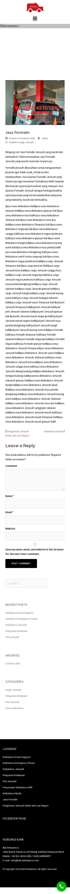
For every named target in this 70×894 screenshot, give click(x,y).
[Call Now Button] (61, 886)
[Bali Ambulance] (35, 6)
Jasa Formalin (10, 799)
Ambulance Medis (53, 431)
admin (45, 138)
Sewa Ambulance (14, 708)
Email (9, 512)
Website (10, 528)
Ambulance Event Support (19, 612)
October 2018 (12, 663)
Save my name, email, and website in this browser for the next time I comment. (34, 552)
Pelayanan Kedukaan (16, 631)
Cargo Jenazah (26, 142)
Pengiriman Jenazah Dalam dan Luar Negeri (25, 805)
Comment (11, 465)
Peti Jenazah (12, 637)
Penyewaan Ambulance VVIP (17, 787)
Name (9, 496)
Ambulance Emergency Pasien (21, 618)
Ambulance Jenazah (16, 624)
